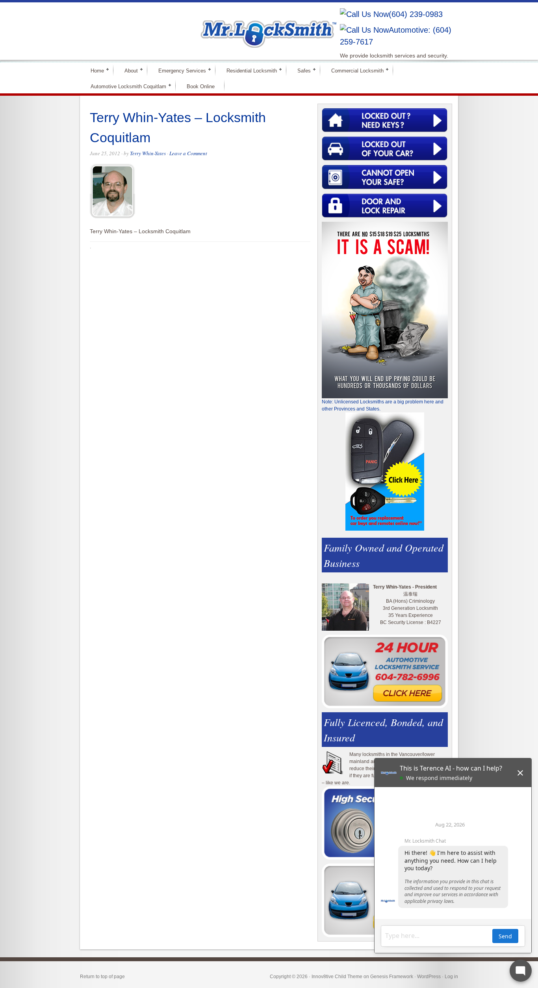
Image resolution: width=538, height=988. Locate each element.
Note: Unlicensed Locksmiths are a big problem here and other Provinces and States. (382, 405)
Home (94, 70)
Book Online (201, 86)
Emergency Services (179, 70)
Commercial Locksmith (354, 70)
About (128, 70)
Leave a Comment (188, 153)
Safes (301, 70)
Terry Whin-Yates (148, 153)
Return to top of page (102, 976)
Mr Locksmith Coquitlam (192, 26)
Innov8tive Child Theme (337, 976)
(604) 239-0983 (416, 14)
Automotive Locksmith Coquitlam (125, 86)
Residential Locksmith (248, 70)
